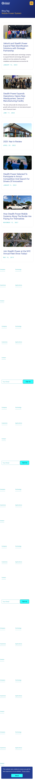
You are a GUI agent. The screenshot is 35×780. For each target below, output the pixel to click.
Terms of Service (15, 398)
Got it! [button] (17, 775)
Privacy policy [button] (26, 771)
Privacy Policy (5, 398)
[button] (31, 3)
